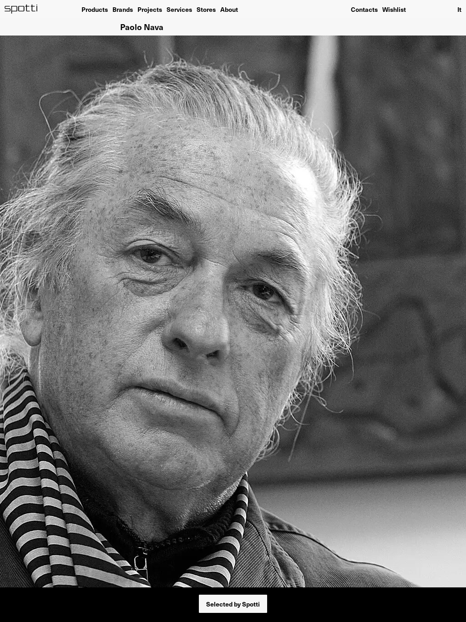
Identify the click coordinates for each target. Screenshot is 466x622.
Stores (206, 9)
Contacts (364, 9)
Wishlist (394, 9)
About (229, 9)
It (459, 9)
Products (94, 9)
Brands (122, 9)
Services (179, 9)
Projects (149, 9)
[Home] (21, 9)
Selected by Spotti (233, 603)
